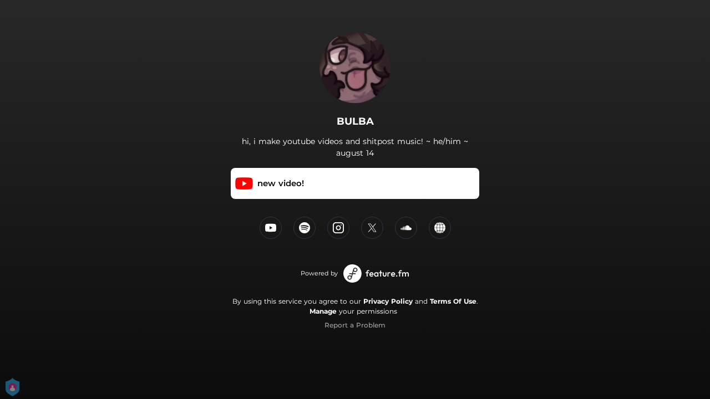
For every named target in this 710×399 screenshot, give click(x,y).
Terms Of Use (453, 301)
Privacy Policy (388, 301)
